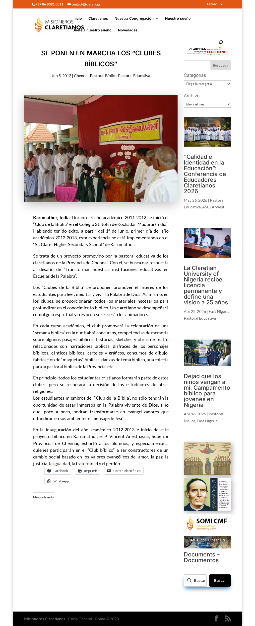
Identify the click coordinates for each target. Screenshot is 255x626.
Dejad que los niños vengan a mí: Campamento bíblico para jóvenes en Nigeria (207, 390)
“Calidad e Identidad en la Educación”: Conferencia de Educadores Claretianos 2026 (205, 174)
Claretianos (98, 18)
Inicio (77, 18)
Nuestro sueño (178, 18)
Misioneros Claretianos (44, 618)
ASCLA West (213, 206)
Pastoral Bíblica (103, 75)
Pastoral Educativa (134, 75)
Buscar (220, 580)
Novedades (127, 30)
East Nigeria (219, 311)
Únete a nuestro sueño (92, 30)
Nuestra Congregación (134, 18)
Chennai (81, 75)
